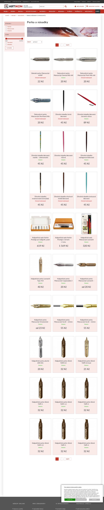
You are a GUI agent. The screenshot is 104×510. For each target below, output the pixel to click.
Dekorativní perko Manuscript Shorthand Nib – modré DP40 (40, 116)
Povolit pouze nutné (81, 499)
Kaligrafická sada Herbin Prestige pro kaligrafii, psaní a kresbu (40, 240)
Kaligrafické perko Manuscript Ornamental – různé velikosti (40, 322)
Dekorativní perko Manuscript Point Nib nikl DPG (86, 75)
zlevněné (9, 42)
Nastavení (94, 499)
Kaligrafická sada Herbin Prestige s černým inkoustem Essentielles (63, 240)
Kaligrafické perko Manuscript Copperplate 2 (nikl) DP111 (63, 281)
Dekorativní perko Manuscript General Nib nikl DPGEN (63, 75)
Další (67, 45)
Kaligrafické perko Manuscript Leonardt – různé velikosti (86, 281)
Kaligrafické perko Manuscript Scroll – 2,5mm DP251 (63, 322)
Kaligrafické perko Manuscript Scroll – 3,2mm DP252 (86, 322)
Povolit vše (69, 499)
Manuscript (10, 28)
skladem (9, 44)
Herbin (9, 26)
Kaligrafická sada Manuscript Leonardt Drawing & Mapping (86, 240)
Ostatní (9, 30)
